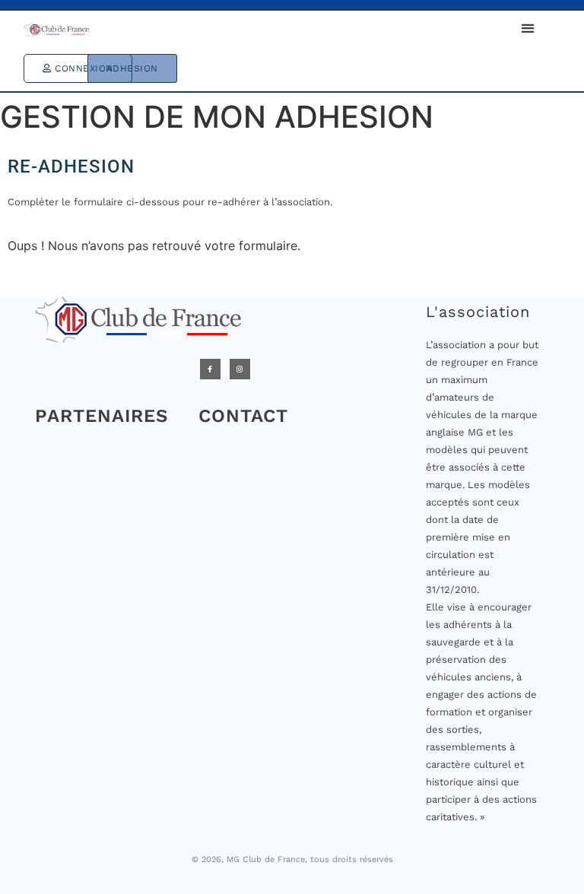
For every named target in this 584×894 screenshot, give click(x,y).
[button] (527, 28)
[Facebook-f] (210, 369)
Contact (243, 415)
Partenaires (101, 415)
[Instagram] (240, 369)
